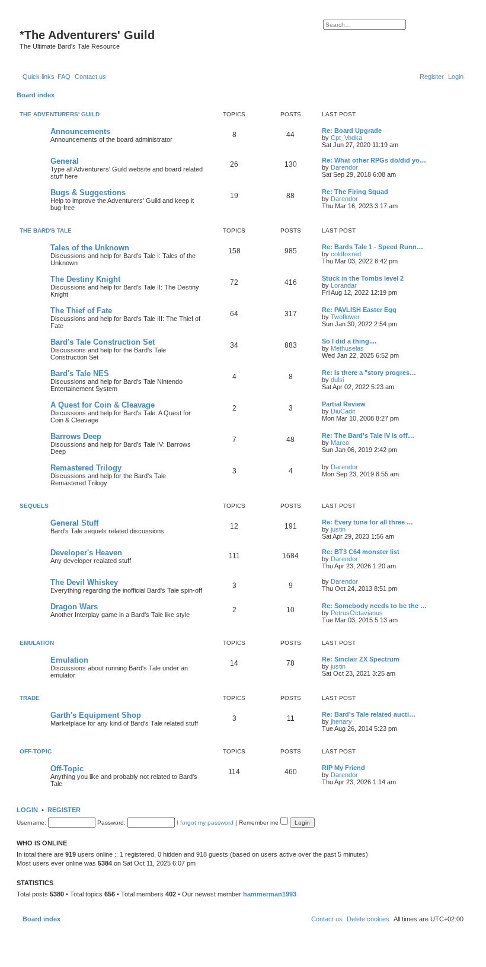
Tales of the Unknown (89, 247)
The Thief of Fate (81, 310)
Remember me (259, 822)
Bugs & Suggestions (88, 192)
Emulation (37, 643)
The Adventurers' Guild (60, 114)
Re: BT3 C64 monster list (360, 551)
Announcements (80, 131)
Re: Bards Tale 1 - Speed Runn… (372, 246)
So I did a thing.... (349, 341)
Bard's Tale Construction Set (102, 342)
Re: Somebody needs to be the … (374, 605)
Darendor (344, 167)
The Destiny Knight (85, 279)
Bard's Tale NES (79, 373)
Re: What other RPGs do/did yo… (374, 160)
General (64, 161)
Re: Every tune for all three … (367, 522)
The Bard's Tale (46, 230)
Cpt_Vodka (346, 137)
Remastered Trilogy (86, 467)
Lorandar (344, 285)
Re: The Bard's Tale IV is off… (368, 435)
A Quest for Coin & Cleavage (102, 404)
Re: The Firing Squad (355, 191)
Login (27, 809)
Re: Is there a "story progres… (369, 372)
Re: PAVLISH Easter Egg (359, 309)
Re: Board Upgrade (352, 130)
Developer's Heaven (86, 552)
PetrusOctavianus (357, 612)
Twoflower (345, 316)
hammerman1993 (269, 894)
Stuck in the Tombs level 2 (363, 278)
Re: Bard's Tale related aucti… (368, 714)
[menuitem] (64, 76)
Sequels (34, 505)
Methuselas (347, 348)
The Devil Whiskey (84, 582)
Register (64, 809)
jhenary (341, 721)
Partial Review (344, 404)
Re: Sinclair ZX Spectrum (360, 659)
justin (338, 529)
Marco (340, 442)
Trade (30, 698)
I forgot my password (205, 822)
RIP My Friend (343, 767)
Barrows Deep (75, 436)
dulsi (337, 379)
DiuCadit (343, 411)
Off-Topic (36, 751)
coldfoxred (346, 253)
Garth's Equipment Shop (95, 715)
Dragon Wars (74, 606)
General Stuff (74, 523)
